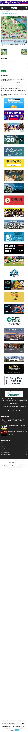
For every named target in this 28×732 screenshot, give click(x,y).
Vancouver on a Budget (5, 454)
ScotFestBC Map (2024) (9, 13)
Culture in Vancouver (5, 448)
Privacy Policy (11, 462)
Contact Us (17, 462)
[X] (16, 410)
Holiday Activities (4, 446)
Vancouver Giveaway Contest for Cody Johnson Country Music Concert (12, 80)
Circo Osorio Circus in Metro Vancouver (10, 88)
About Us (22, 460)
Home (1, 10)
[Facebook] (8, 410)
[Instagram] (11, 410)
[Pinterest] (14, 410)
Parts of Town (17, 460)
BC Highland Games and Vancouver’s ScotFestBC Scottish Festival (13, 10)
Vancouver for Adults (5, 452)
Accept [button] (17, 730)
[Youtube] (19, 410)
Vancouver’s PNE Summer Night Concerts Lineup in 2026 (13, 85)
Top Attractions (10, 460)
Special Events (3, 444)
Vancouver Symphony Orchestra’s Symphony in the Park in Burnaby (13, 95)
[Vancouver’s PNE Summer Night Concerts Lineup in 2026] (4, 433)
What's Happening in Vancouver (7, 442)
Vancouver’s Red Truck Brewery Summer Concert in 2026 (13, 91)
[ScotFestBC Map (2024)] (14, 30)
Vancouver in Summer (5, 450)
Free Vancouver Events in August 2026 (10, 83)
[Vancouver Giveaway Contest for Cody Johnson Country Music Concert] (4, 421)
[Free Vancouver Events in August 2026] (4, 427)
